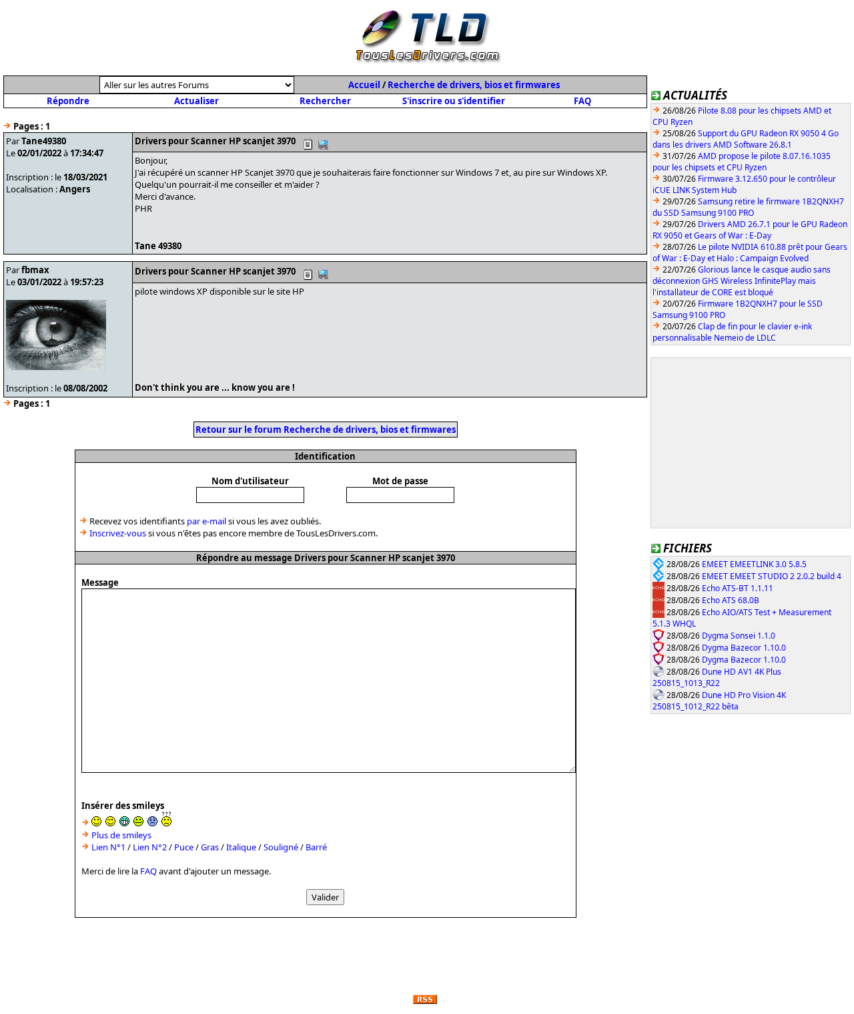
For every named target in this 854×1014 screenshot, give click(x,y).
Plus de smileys (121, 835)
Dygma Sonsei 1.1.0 (738, 635)
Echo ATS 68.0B (730, 600)
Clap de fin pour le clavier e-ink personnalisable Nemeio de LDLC (732, 332)
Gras (210, 847)
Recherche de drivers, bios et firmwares (474, 85)
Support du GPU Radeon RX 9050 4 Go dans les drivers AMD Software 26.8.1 (746, 139)
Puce (183, 847)
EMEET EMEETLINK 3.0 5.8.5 (754, 564)
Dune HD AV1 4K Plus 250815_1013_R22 (717, 677)
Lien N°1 (108, 847)
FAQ (582, 101)
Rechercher (325, 101)
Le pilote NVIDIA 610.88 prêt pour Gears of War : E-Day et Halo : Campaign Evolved (750, 252)
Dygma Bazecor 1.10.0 (744, 647)
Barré (316, 847)
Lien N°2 (150, 847)
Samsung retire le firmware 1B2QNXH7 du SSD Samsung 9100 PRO (748, 207)
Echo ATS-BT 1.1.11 (737, 588)
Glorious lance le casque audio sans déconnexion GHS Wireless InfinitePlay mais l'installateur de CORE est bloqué (742, 281)
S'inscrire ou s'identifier (453, 101)
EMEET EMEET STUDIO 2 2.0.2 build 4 (771, 576)
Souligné (281, 847)
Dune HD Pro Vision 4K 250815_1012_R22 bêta (719, 701)
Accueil (364, 85)
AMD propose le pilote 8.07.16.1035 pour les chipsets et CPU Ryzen (742, 161)
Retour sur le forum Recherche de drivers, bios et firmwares (325, 430)
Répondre (68, 101)
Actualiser (196, 101)
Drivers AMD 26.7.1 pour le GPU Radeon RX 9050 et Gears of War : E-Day (750, 229)
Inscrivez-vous (117, 533)
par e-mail (206, 521)
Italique (241, 847)
